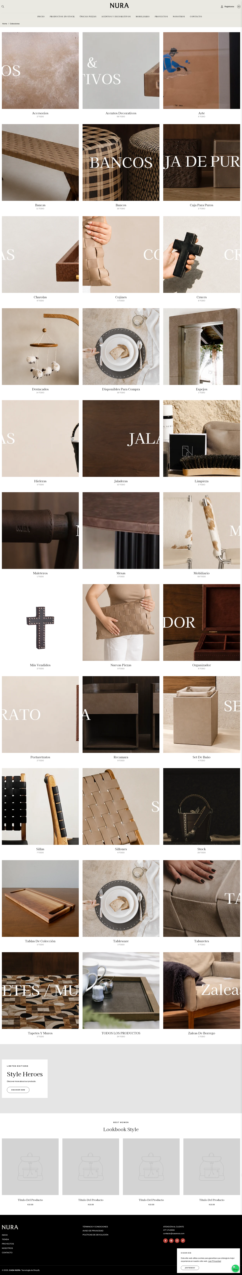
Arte (201, 113)
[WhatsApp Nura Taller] (235, 1268)
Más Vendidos (40, 665)
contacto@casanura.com (173, 1233)
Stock (202, 849)
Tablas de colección (40, 941)
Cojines (121, 297)
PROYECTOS (8, 1244)
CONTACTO (7, 1253)
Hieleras (40, 481)
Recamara (121, 757)
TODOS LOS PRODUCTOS (121, 1033)
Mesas (120, 573)
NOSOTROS (7, 1248)
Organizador (201, 665)
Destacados (40, 389)
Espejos (201, 389)
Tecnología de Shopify (30, 1270)
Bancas (40, 205)
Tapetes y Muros (40, 1033)
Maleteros (40, 573)
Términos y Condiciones (95, 1227)
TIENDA (5, 1239)
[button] (3, 6)
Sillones (121, 849)
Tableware (121, 941)
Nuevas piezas (121, 665)
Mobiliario (202, 573)
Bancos (121, 205)
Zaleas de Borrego (201, 1033)
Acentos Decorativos (121, 113)
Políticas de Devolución (95, 1235)
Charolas (40, 297)
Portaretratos (40, 757)
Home (4, 24)
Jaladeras (121, 481)
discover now (18, 1090)
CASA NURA (14, 1270)
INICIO (5, 1235)
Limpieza (201, 481)
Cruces (202, 297)
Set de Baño (201, 757)
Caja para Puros (201, 205)
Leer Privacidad (214, 1261)
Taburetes (201, 941)
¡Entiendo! (190, 1268)
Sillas (40, 849)
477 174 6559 (169, 1230)
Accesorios (40, 113)
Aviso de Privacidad (93, 1231)
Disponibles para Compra (121, 389)
